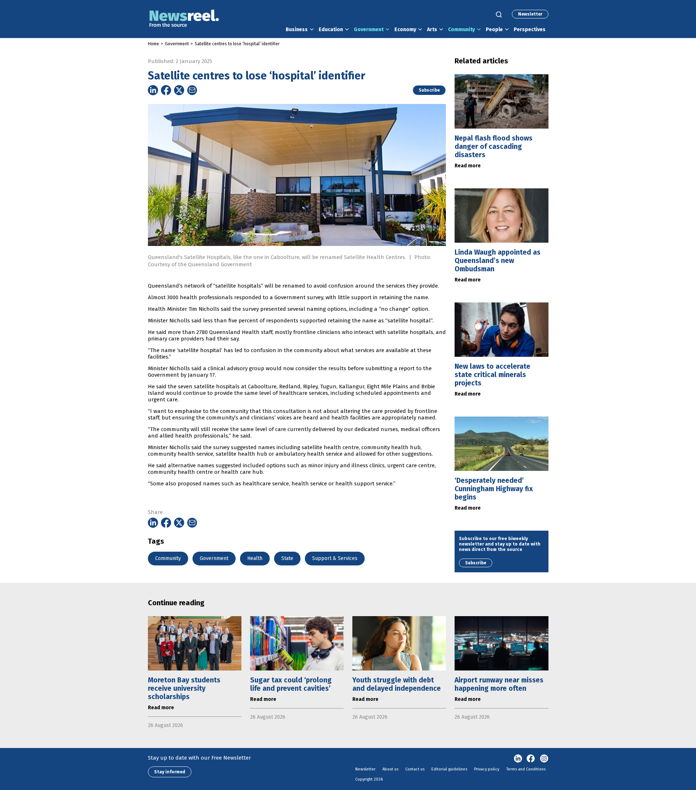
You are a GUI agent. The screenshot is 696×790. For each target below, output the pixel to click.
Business (297, 29)
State (287, 558)
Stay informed (169, 771)
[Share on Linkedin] (153, 90)
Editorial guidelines (449, 769)
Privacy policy (486, 769)
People (494, 29)
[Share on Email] (192, 90)
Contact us (414, 769)
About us (390, 769)
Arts (432, 29)
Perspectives (530, 29)
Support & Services (334, 558)
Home (153, 43)
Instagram (544, 759)
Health (254, 558)
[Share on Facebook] (166, 90)
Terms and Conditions (526, 769)
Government (369, 29)
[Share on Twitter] (179, 90)
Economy (405, 29)
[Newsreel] (184, 19)
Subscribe (429, 90)
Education (331, 29)
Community (461, 29)
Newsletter (530, 14)
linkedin (518, 759)
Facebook (531, 759)
